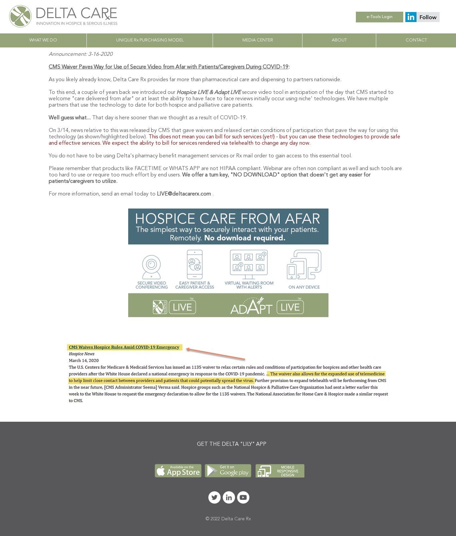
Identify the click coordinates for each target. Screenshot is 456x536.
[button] (257, 40)
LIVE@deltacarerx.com (184, 194)
